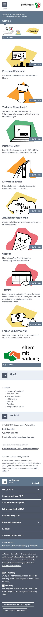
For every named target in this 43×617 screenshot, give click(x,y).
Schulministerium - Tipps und (20, 449)
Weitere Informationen (11, 565)
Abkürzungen (12, 399)
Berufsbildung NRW (11, 516)
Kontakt (6, 529)
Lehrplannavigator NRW (13, 509)
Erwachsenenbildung (11, 522)
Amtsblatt (12, 535)
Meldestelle (34, 546)
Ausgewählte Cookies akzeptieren (18, 604)
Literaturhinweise (14, 396)
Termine (10, 404)
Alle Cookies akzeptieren (15, 611)
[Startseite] (31, 5)
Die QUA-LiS (7, 489)
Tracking (9, 585)
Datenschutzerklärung (19, 546)
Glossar (10, 402)
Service (7, 388)
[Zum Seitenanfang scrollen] (38, 613)
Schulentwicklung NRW (12, 496)
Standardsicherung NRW (13, 502)
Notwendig (10, 573)
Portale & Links (13, 394)
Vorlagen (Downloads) (15, 391)
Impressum (6, 546)
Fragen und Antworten (15, 407)
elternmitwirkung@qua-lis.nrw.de (21, 437)
